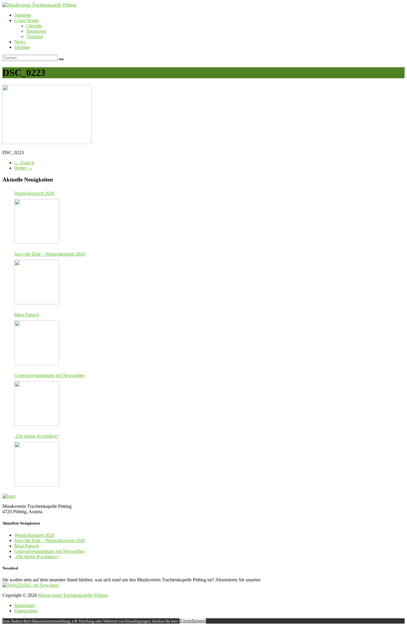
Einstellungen (193, 620)
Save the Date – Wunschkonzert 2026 (49, 253)
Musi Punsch (26, 314)
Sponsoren (36, 31)
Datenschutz (26, 610)
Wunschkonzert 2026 (34, 193)
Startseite (22, 15)
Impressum (24, 605)
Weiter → (23, 167)
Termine (22, 47)
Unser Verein (26, 20)
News (19, 41)
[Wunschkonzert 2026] (36, 221)
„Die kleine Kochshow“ (37, 436)
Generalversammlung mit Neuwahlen (49, 375)
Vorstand (34, 36)
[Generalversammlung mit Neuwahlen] (36, 403)
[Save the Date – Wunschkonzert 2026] (36, 282)
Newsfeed (49, 585)
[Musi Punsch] (36, 342)
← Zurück (24, 162)
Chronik (34, 25)
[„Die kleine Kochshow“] (36, 464)
